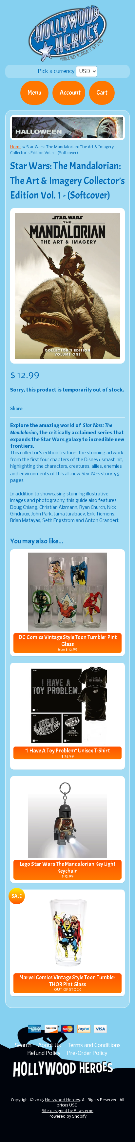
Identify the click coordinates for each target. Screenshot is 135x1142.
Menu (34, 93)
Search (23, 1045)
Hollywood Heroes (62, 1100)
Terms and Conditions (94, 1045)
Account (70, 93)
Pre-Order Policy (87, 1053)
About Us (49, 1045)
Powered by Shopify (67, 1117)
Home (15, 147)
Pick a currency (57, 71)
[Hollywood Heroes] (68, 58)
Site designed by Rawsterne (67, 1111)
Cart (101, 93)
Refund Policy (44, 1053)
